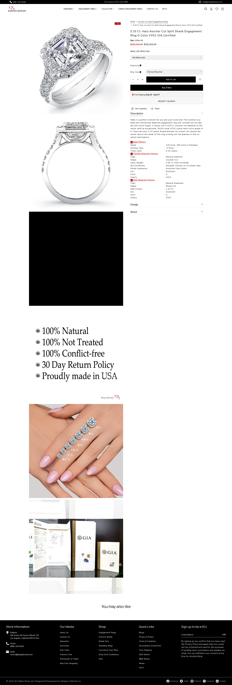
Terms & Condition (147, 641)
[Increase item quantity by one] (142, 80)
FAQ (101, 659)
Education (64, 641)
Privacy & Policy (146, 637)
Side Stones (136, 189)
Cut (132, 171)
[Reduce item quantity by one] (132, 80)
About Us (64, 632)
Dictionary (64, 645)
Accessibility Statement (150, 645)
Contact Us (65, 637)
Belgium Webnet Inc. (71, 681)
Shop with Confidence (109, 654)
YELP (141, 667)
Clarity (133, 177)
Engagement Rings (107, 632)
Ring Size (134, 72)
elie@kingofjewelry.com (212, 2)
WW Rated (144, 654)
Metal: (140, 51)
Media (142, 663)
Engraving (134, 65)
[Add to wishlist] (200, 79)
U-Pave (170, 148)
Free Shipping (145, 650)
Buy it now (166, 88)
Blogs (141, 632)
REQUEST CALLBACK (166, 101)
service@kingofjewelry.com (21, 654)
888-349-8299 (19, 2)
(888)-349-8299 (17, 646)
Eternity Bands (105, 637)
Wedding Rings (106, 645)
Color (133, 174)
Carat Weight (137, 162)
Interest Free (66, 654)
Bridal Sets (104, 641)
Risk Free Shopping (69, 663)
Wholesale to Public (69, 659)
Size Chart (64, 650)
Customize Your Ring (108, 650)
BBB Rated (144, 659)
